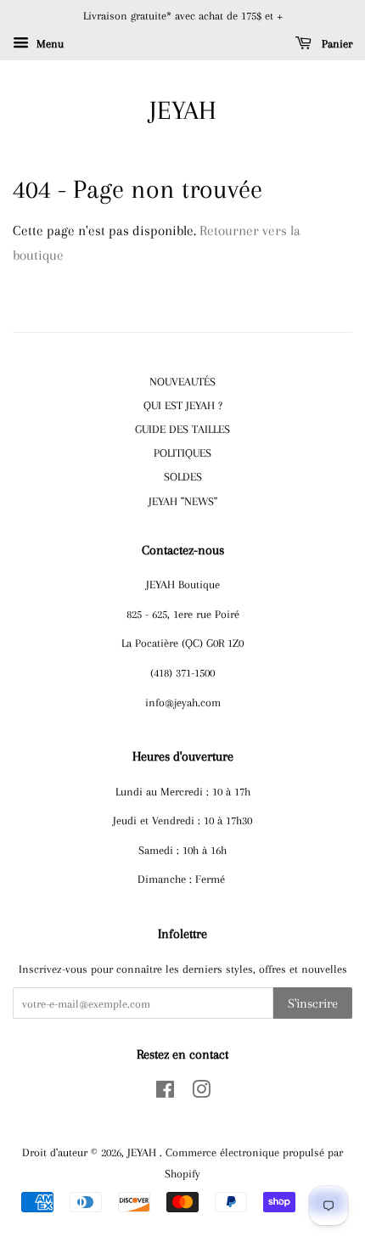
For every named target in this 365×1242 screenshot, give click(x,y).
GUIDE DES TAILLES (182, 429)
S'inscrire (313, 1003)
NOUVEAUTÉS (182, 381)
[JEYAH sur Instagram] (201, 1092)
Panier (335, 43)
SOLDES (183, 476)
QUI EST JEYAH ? (182, 405)
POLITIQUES (182, 452)
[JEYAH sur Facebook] (165, 1092)
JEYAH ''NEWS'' (183, 501)
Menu (48, 43)
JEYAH (182, 110)
